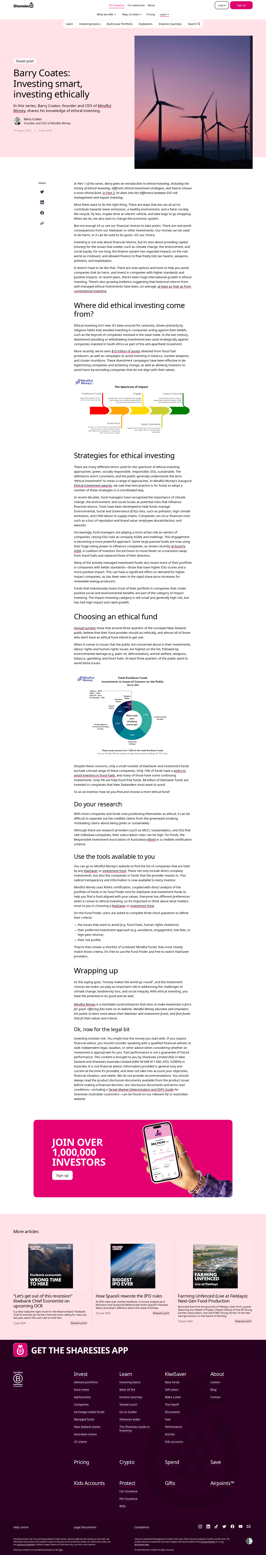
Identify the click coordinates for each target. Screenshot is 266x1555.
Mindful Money (84, 1004)
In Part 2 (108, 193)
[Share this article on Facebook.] (42, 212)
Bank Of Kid (127, 1389)
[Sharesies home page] (23, 5)
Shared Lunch (128, 1404)
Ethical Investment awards (93, 485)
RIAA (151, 839)
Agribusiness (82, 1397)
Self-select (171, 1389)
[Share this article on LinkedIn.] (42, 202)
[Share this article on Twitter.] (42, 191)
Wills (122, 1506)
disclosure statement (26, 1544)
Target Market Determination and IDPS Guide (141, 1089)
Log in (221, 5)
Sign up (62, 1175)
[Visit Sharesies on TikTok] (216, 1526)
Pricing (151, 14)
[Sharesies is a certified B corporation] (18, 1380)
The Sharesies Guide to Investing (134, 1428)
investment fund (114, 871)
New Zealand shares (87, 1427)
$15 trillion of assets (126, 351)
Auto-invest (81, 1389)
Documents (172, 1412)
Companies (81, 1404)
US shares (80, 1441)
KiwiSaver (91, 871)
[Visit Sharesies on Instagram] (200, 1526)
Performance (173, 1427)
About (151, 5)
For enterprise (136, 5)
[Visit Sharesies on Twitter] (224, 1526)
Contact (215, 1397)
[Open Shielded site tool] (249, 1541)
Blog (213, 1389)
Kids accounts (174, 1441)
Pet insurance (128, 1498)
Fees (168, 1419)
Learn (163, 14)
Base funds (172, 1382)
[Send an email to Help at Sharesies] (249, 1526)
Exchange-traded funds (89, 1412)
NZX (61, 1549)
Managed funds (84, 1419)
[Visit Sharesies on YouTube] (240, 1526)
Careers (215, 1382)
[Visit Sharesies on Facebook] (232, 1526)
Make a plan (173, 1397)
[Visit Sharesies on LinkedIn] (208, 1526)
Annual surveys (85, 628)
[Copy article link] (42, 223)
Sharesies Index (129, 1419)
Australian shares (85, 1434)
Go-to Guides (128, 1412)
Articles (170, 1434)
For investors (117, 5)
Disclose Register (207, 1541)
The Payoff (172, 1404)
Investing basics (130, 1382)
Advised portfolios (86, 1382)
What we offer (105, 14)
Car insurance (128, 1491)
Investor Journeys (130, 1397)
